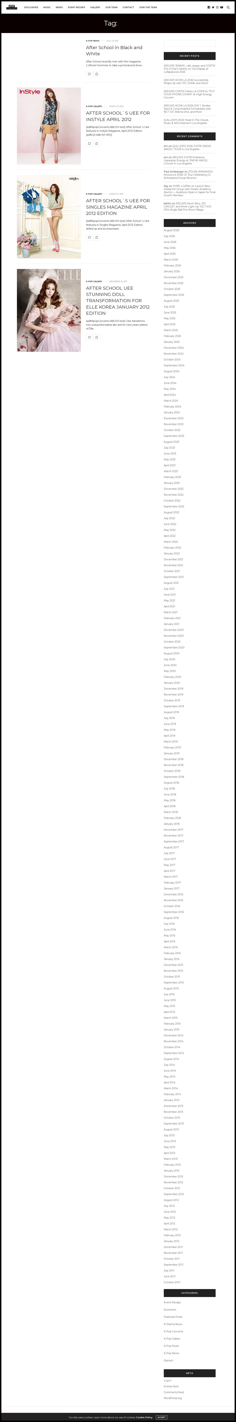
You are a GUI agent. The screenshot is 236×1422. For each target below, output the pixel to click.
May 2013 (169, 1147)
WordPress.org (173, 1398)
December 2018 (173, 759)
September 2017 (174, 841)
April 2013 (169, 1153)
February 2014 (172, 1094)
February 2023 (172, 477)
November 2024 (174, 353)
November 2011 (173, 1252)
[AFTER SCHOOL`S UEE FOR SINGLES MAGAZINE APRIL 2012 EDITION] (49, 217)
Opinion (168, 1360)
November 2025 (173, 283)
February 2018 (172, 818)
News (59, 7)
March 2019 (171, 741)
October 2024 (172, 359)
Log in (167, 1380)
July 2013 (169, 1135)
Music (47, 7)
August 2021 (171, 582)
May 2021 (169, 600)
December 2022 (173, 488)
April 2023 (170, 465)
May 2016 (169, 935)
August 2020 (172, 653)
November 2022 (173, 494)
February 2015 (172, 1023)
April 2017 (169, 870)
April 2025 (169, 324)
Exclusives (31, 7)
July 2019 (169, 718)
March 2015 (170, 1017)
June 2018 (170, 794)
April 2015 (169, 1012)
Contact (128, 7)
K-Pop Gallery (94, 106)
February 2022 (172, 547)
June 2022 (170, 524)
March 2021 (171, 612)
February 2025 (172, 336)
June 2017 (170, 859)
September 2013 (174, 1123)
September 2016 (174, 912)
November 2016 (173, 900)
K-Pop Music (171, 1345)
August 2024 (171, 371)
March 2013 (171, 1158)
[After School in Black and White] (89, 74)
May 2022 (170, 530)
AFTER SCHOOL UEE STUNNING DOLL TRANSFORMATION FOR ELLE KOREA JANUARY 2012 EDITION (118, 300)
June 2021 (170, 594)
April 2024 (170, 394)
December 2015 (173, 964)
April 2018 (170, 806)
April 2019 (169, 735)
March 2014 (171, 1088)
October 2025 (172, 289)
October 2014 (172, 1047)
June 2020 (170, 665)
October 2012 (172, 1188)
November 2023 (173, 424)
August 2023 (171, 441)
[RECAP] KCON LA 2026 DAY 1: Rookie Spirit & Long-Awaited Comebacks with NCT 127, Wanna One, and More (187, 108)
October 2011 (172, 1258)
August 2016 (171, 917)
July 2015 (169, 994)
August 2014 (171, 1059)
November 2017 (173, 835)
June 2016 (170, 929)
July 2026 (169, 236)
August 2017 (171, 847)
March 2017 (171, 876)
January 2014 (172, 1100)
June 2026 (170, 242)
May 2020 (170, 671)
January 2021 (171, 624)
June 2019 (170, 724)
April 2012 (169, 1223)
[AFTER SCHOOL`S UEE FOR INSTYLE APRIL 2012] (49, 126)
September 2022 (174, 506)
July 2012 (169, 1205)
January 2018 (172, 823)
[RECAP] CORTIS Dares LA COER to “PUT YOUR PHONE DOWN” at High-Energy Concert (189, 94)
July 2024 (169, 377)
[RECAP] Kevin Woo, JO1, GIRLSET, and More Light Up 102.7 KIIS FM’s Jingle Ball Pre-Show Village (187, 206)
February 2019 (172, 747)
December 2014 (173, 1035)
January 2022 (172, 553)
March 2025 (171, 330)
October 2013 (172, 1117)
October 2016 (172, 906)
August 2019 (171, 712)
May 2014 (169, 1076)
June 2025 (170, 312)
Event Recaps (76, 7)
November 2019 (173, 694)
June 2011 (170, 1276)
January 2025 (172, 341)
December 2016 (173, 894)
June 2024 (170, 383)
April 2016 (169, 941)
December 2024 (174, 347)
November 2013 (173, 1111)
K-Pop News (93, 41)
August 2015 (171, 988)
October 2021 (172, 571)
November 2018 (173, 765)
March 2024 (171, 400)
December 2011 (173, 1247)
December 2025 (173, 277)
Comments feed (174, 1392)
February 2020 (172, 677)
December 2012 (173, 1176)
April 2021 (169, 606)
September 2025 (174, 294)
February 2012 (172, 1235)
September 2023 (174, 436)
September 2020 (174, 647)
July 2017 (169, 853)
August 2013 (171, 1129)
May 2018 (170, 800)
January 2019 (172, 753)
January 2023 (172, 483)
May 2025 (169, 318)
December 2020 (174, 629)
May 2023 (170, 459)
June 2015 (170, 1000)
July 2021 (169, 588)
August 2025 (171, 300)
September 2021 (174, 577)
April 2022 (170, 535)
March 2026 (171, 259)
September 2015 (174, 982)
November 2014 (173, 1041)
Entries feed (171, 1386)
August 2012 (171, 1200)
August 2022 (171, 512)
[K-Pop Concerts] (11, 7)
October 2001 (172, 1282)
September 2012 (174, 1194)
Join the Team (148, 7)
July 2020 (169, 659)
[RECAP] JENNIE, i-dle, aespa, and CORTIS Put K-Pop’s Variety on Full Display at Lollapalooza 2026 (189, 68)
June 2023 (170, 453)
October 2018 (172, 771)
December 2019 (173, 688)
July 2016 (169, 923)
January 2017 (172, 888)
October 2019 (172, 700)
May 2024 (170, 389)
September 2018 (174, 776)
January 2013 (171, 1170)
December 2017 (173, 829)
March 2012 (171, 1229)
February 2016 (172, 953)
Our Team (111, 7)
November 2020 (174, 635)
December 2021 (173, 559)
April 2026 (170, 253)
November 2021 (173, 565)
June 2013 (170, 1141)
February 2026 (172, 265)
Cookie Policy (144, 1417)
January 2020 (172, 682)
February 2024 (172, 406)
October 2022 (172, 500)
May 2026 (170, 247)
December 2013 (173, 1106)
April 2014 (169, 1082)
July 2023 (169, 447)
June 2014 (170, 1070)
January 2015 (171, 1029)
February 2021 (172, 618)
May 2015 (169, 1006)
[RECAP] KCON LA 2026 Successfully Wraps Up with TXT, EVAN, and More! (186, 81)
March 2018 (171, 812)
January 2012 (171, 1241)
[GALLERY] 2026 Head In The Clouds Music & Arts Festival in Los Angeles (186, 121)
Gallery (95, 7)
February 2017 (172, 882)
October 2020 (172, 641)
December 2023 (173, 418)
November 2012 (173, 1182)
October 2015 (172, 976)
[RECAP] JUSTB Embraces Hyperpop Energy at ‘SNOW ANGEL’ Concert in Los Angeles (186, 160)
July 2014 (169, 1064)
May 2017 (169, 865)
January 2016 (171, 959)
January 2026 (172, 271)
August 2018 (171, 782)
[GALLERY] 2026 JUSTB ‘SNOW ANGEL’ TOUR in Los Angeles (187, 148)
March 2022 (171, 541)
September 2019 (174, 706)
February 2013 (172, 1164)
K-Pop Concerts (173, 1331)
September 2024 (174, 365)
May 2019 (169, 729)
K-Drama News (173, 1324)
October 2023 (172, 430)
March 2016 (171, 947)
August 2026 (171, 230)
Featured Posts (173, 1316)
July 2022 (169, 518)
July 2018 (169, 788)
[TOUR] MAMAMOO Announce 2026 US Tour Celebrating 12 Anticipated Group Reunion (188, 174)
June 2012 (170, 1211)
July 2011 (169, 1270)
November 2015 (173, 970)
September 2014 (174, 1053)
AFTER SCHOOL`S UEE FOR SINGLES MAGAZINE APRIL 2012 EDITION (118, 207)
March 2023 (171, 471)
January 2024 (172, 412)
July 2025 (169, 306)
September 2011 (173, 1264)
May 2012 (169, 1217)
